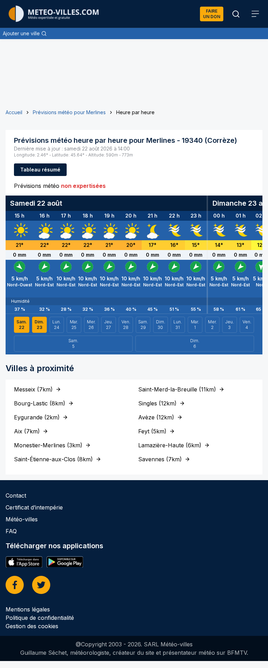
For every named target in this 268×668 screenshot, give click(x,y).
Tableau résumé (40, 169)
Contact (16, 495)
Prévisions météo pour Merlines (69, 112)
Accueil (14, 112)
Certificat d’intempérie (34, 507)
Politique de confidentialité (40, 617)
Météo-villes (22, 519)
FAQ (11, 531)
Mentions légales (28, 609)
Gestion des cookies (32, 626)
